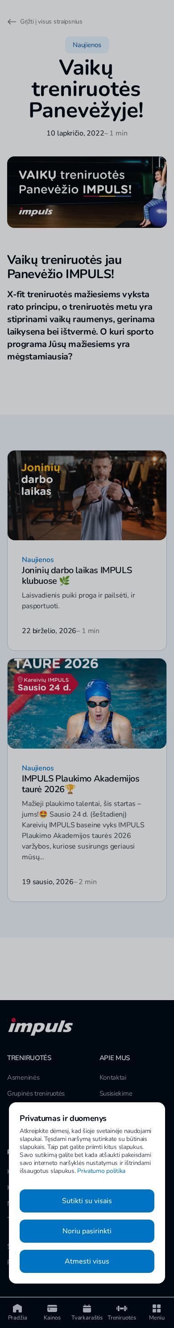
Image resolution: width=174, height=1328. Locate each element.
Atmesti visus (87, 1261)
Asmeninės (23, 1077)
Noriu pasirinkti (87, 1231)
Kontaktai (112, 1077)
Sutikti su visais (87, 1201)
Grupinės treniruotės (36, 1093)
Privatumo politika (101, 1171)
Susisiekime (116, 1093)
